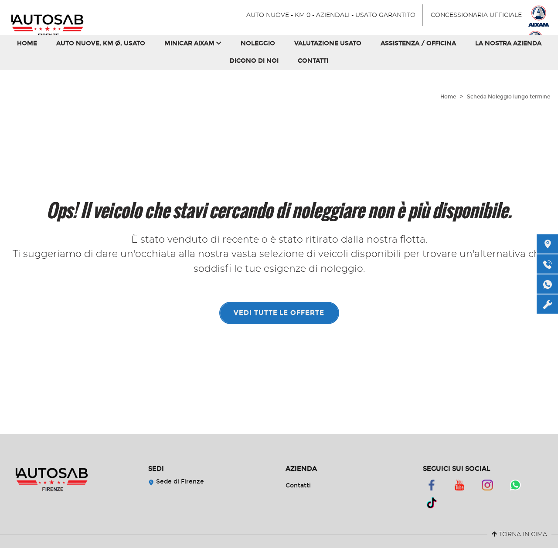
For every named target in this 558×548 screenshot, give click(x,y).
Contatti (313, 60)
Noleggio (258, 43)
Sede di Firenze (179, 481)
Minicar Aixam (190, 43)
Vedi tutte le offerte (279, 313)
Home (27, 43)
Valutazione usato (327, 43)
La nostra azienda (508, 43)
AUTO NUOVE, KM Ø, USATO (100, 43)
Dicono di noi (254, 60)
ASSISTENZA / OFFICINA (418, 43)
